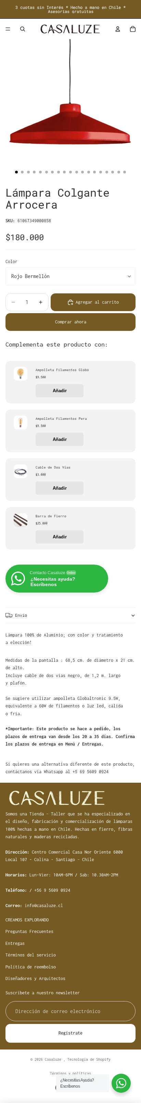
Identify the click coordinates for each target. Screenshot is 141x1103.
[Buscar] (22, 28)
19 (124, 172)
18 (118, 172)
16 (107, 172)
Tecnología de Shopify (89, 1059)
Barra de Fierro (51, 516)
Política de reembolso (30, 966)
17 (112, 172)
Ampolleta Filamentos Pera (61, 418)
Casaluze (54, 1059)
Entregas (15, 943)
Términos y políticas (70, 1073)
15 (100, 172)
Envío (21, 615)
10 (70, 172)
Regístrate (70, 1033)
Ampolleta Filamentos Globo (62, 370)
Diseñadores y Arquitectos (35, 978)
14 (94, 172)
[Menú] (8, 29)
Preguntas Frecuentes (29, 931)
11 (76, 172)
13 (88, 172)
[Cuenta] (117, 28)
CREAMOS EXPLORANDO (27, 919)
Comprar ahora (70, 321)
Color (11, 261)
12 (82, 172)
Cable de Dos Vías (53, 467)
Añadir (60, 390)
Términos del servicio (30, 955)
